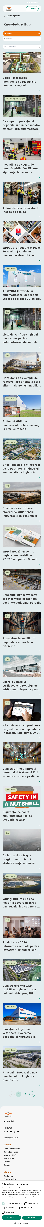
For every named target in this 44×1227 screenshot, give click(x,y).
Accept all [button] (11, 1218)
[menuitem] (5, 1132)
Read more (5, 1199)
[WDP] (9, 9)
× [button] (41, 1183)
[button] (32, 3)
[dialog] (22, 1204)
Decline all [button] (32, 1218)
